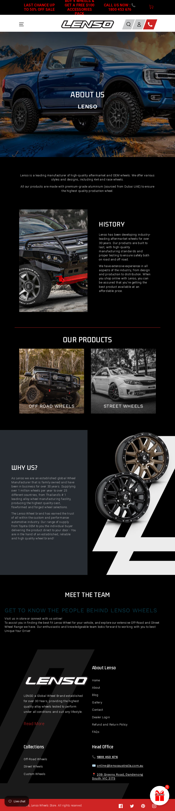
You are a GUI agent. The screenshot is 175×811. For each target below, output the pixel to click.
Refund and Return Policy (109, 724)
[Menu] (21, 24)
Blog (95, 695)
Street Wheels (33, 766)
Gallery (97, 702)
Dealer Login (101, 717)
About (96, 687)
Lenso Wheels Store (43, 805)
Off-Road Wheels (35, 759)
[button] (129, 24)
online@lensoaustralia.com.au (120, 765)
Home (96, 680)
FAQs (95, 732)
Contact (97, 709)
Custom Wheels (35, 774)
